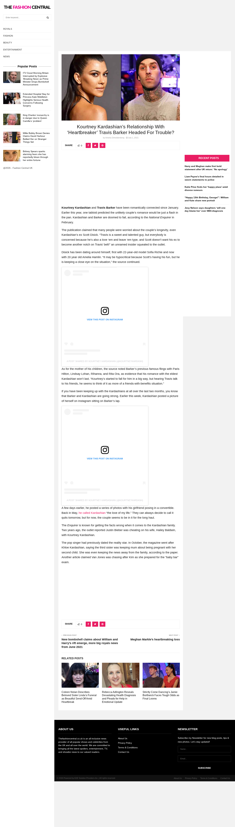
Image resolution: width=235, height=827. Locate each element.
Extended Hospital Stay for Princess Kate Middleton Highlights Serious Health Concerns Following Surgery (36, 100)
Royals (7, 29)
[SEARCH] (47, 17)
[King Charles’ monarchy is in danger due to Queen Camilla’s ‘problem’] (11, 119)
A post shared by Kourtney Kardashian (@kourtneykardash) (105, 361)
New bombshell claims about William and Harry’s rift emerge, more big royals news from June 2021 (90, 643)
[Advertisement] (117, 22)
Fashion (8, 35)
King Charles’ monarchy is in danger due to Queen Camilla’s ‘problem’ (36, 118)
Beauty (7, 42)
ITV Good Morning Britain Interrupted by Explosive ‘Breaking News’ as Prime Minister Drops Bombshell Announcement (36, 79)
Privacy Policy (125, 743)
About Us (122, 738)
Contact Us (123, 752)
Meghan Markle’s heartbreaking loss (155, 639)
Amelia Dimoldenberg (114, 138)
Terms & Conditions (128, 747)
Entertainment (12, 49)
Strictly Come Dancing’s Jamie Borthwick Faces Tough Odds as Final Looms (161, 695)
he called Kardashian (92, 512)
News (6, 56)
